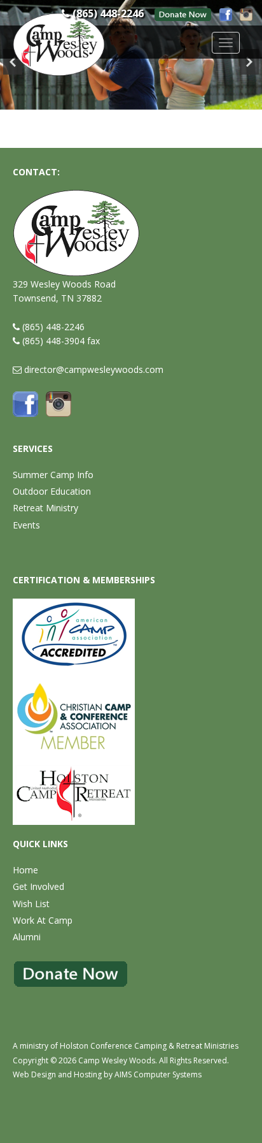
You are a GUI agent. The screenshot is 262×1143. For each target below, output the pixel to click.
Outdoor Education (52, 491)
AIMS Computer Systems (158, 1074)
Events (26, 525)
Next (249, 62)
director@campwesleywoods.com (93, 369)
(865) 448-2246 (53, 327)
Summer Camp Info (53, 475)
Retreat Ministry (45, 508)
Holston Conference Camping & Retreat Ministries (149, 1045)
